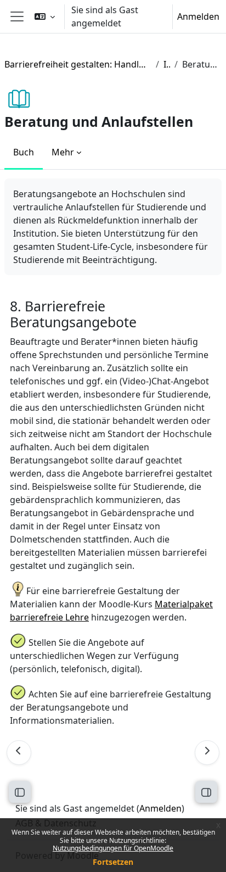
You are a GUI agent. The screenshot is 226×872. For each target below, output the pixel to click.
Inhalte (166, 64)
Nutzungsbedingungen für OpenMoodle (113, 848)
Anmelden (198, 16)
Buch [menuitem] (23, 152)
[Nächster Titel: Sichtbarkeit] (207, 752)
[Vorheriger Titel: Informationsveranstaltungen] (19, 752)
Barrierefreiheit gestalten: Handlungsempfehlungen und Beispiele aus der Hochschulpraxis (77, 64)
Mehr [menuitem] (63, 152)
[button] (44, 16)
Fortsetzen (113, 862)
